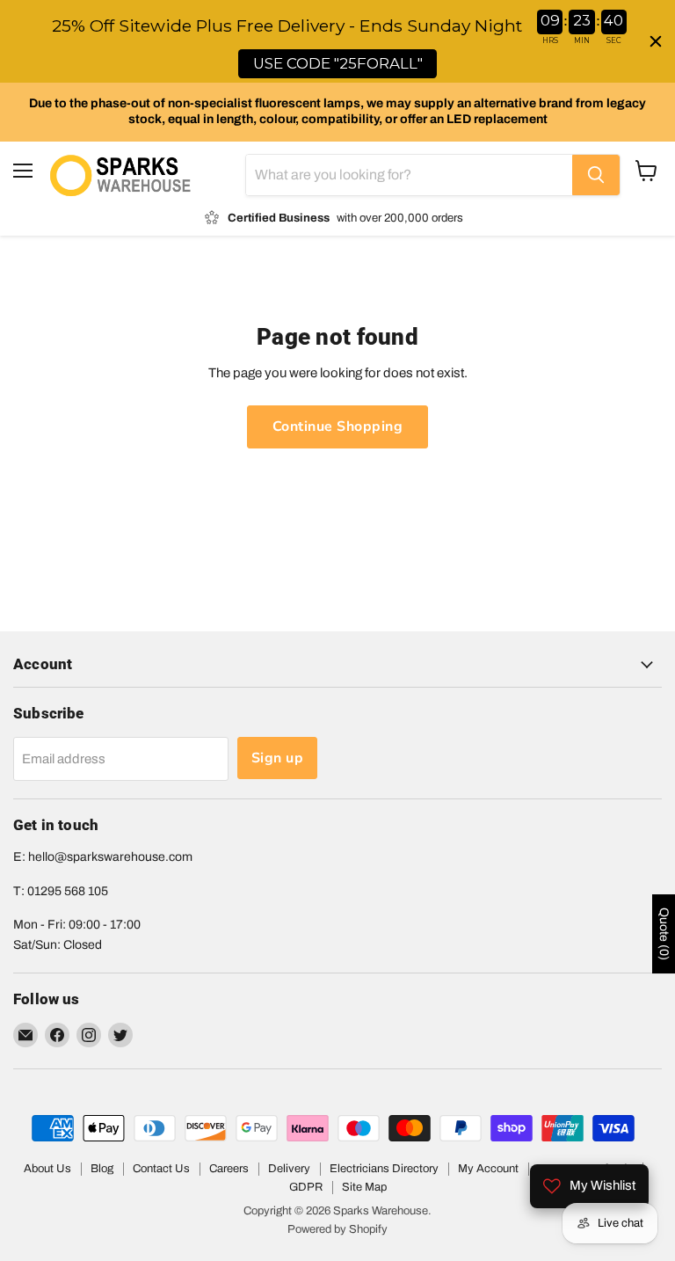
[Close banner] (655, 41)
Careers (229, 1169)
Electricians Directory (384, 1169)
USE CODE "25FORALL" (338, 63)
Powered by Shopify (337, 1229)
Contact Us (161, 1169)
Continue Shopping (337, 426)
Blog (102, 1169)
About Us (47, 1169)
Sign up (277, 758)
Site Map (364, 1187)
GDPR (306, 1187)
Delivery (289, 1169)
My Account (488, 1169)
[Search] (596, 175)
